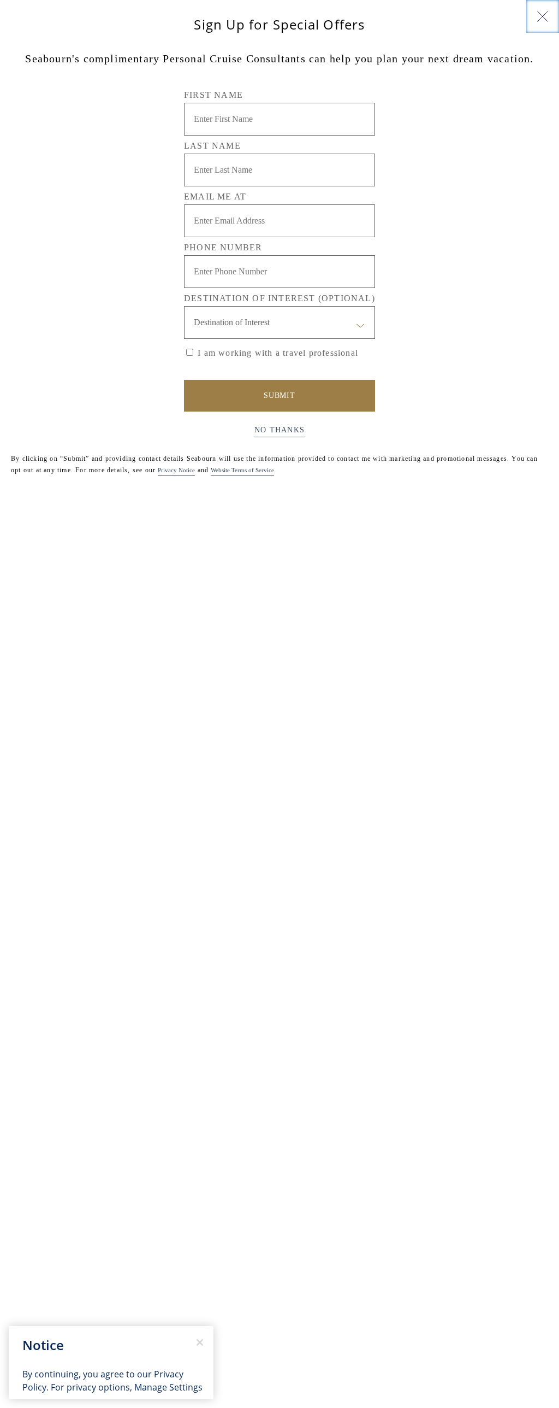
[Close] (542, 16)
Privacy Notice (176, 470)
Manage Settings (168, 1387)
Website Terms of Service (242, 470)
